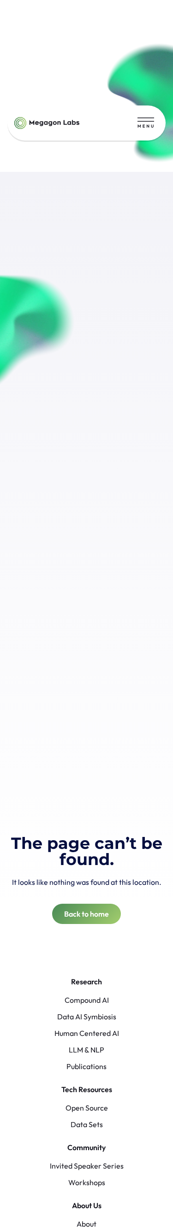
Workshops (86, 1182)
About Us (86, 1205)
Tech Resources (86, 1089)
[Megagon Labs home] (46, 123)
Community (86, 1147)
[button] (145, 123)
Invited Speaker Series (87, 1165)
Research (86, 981)
